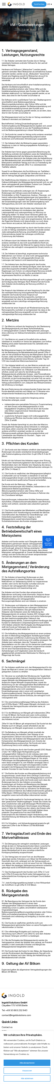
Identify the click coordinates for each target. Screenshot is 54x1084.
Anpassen (27, 1070)
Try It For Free (39, 4)
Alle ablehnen (27, 1078)
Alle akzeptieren (27, 1063)
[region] (27, 1057)
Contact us (7, 1027)
